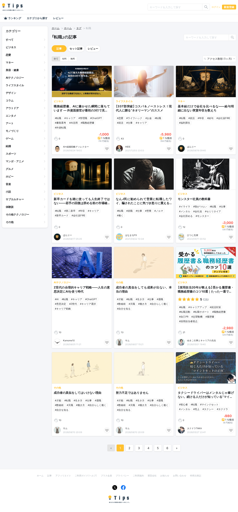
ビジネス (11, 47)
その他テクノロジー (17, 214)
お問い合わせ (179, 475)
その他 (10, 222)
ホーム (56, 28)
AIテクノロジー (15, 77)
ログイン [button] (216, 7)
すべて (10, 39)
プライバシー (122, 475)
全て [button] (56, 58)
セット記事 (76, 48)
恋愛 (8, 54)
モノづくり (12, 130)
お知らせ (164, 475)
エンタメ (11, 115)
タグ (78, 28)
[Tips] (12, 7)
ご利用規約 (138, 475)
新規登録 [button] (229, 7)
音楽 (8, 184)
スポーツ (11, 153)
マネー (10, 62)
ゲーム (10, 138)
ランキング (14, 18)
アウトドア (12, 108)
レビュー (58, 18)
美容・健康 (12, 70)
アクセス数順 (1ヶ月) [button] (220, 58)
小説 (8, 191)
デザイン (11, 92)
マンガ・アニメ (15, 161)
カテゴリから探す (37, 18)
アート (10, 123)
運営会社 (152, 475)
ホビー (10, 176)
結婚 (8, 146)
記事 (59, 48)
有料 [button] (64, 58)
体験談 (10, 206)
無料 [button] (72, 58)
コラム (10, 100)
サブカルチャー (15, 199)
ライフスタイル (15, 85)
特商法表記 (195, 475)
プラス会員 (106, 475)
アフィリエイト (63, 475)
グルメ (10, 168)
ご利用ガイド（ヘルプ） (86, 475)
